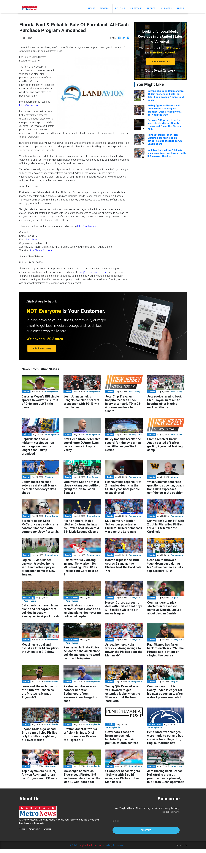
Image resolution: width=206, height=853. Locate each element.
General (105, 8)
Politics (120, 8)
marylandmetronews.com (91, 845)
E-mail (116, 820)
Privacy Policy (34, 829)
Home (92, 8)
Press (180, 8)
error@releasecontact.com (92, 272)
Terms (22, 829)
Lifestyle (136, 8)
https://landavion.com (30, 105)
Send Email (32, 239)
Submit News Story (160, 61)
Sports (151, 8)
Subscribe (146, 830)
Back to (180, 845)
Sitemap (47, 829)
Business (166, 8)
